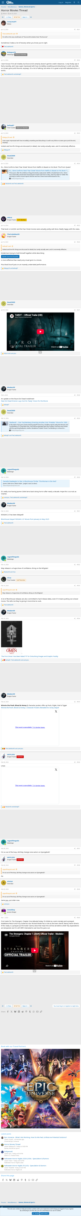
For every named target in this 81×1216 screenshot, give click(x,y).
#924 (78, 163)
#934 (78, 618)
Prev (9, 17)
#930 (78, 477)
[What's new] (74, 2)
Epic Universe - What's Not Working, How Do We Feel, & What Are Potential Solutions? (35, 1137)
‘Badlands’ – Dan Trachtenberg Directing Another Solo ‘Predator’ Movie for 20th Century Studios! (44, 422)
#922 (78, 60)
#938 (78, 865)
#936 (78, 762)
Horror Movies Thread (12, 1144)
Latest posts (6, 1134)
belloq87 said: (6, 246)
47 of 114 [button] (17, 17)
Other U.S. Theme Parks (11, 1155)
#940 (78, 918)
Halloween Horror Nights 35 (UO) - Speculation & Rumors (25, 1166)
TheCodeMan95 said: (9, 34)
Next (24, 17)
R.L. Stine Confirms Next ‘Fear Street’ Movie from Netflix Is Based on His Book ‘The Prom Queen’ (44, 170)
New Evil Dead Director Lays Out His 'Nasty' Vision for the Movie (24, 401)
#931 (78, 511)
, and (15, 497)
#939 (78, 889)
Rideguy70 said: (7, 137)
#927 (78, 310)
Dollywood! (8, 1151)
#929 (78, 418)
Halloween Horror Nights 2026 (13, 1163)
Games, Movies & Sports (12, 1148)
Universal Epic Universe (11, 1141)
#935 (78, 702)
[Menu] (2, 2)
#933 (78, 585)
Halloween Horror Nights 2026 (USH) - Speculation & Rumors (26, 1158)
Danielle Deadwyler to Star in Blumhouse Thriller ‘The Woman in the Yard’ (29, 481)
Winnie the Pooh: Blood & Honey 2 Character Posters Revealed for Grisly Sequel (30, 707)
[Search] (78, 2)
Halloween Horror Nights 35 (13, 1170)
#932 (78, 564)
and (12, 74)
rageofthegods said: (8, 590)
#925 (78, 225)
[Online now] (5, 129)
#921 (78, 29)
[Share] (74, 29)
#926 (78, 242)
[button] (2, 1207)
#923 (78, 133)
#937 (78, 848)
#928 (78, 395)
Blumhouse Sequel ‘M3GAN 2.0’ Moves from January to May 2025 (25, 519)
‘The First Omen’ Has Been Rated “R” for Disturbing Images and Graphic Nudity (29, 656)
